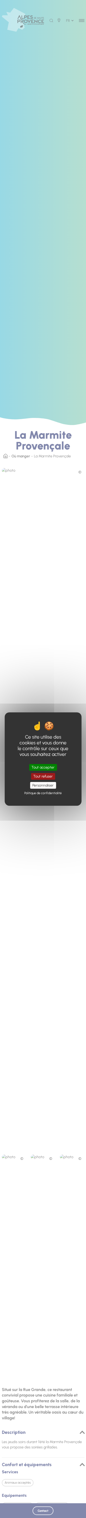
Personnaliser (43, 785)
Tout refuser (43, 776)
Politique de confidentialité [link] (43, 793)
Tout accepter (43, 767)
